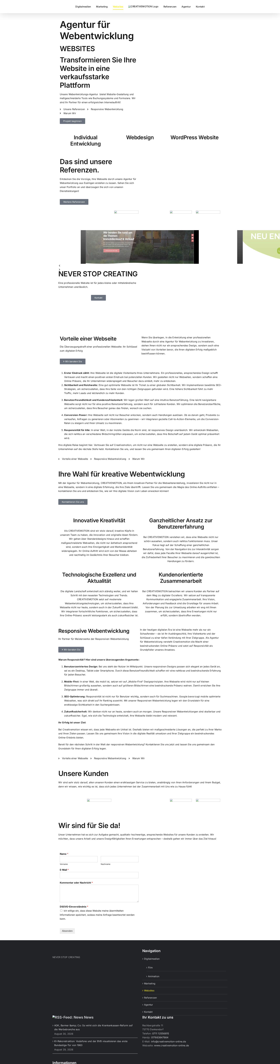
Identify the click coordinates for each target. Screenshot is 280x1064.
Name (64, 853)
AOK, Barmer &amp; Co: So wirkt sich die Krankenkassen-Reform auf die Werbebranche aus (93, 1027)
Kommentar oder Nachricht (76, 882)
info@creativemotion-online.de (168, 1041)
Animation (153, 976)
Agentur (148, 1004)
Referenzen (150, 997)
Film (150, 967)
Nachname (105, 864)
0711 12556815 (160, 1033)
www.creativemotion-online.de (171, 1045)
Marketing (149, 983)
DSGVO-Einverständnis (74, 906)
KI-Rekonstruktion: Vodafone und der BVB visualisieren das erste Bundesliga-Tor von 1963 (90, 1043)
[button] (140, 266)
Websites (149, 990)
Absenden (67, 931)
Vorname (64, 864)
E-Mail (64, 869)
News (88, 1017)
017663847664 (159, 1037)
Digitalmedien (152, 958)
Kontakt (148, 1011)
